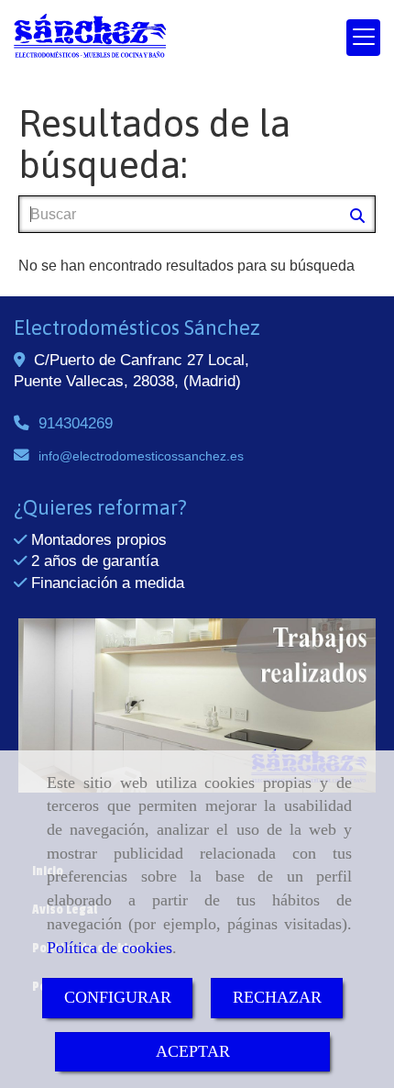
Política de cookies (109, 947)
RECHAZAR (277, 997)
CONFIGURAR (117, 997)
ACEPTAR (193, 1051)
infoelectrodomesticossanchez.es (141, 456)
